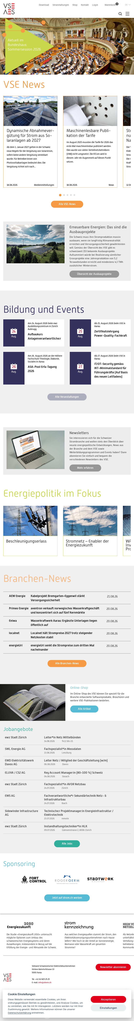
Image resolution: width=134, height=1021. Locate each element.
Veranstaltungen (60, 5)
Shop (74, 5)
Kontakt (85, 5)
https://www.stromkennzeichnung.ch (90, 935)
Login (95, 5)
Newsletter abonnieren (113, 967)
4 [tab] (70, 71)
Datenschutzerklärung (19, 1012)
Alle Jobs (67, 843)
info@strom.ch (44, 982)
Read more (30, 141)
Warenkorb (111, 4)
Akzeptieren (108, 999)
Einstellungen (108, 1007)
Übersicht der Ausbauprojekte (94, 273)
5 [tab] (73, 71)
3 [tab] (67, 71)
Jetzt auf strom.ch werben (67, 897)
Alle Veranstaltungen (67, 396)
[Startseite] (9, 13)
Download (44, 5)
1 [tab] (60, 71)
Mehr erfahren (85, 467)
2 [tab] (63, 71)
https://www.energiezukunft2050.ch (32, 935)
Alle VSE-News (67, 204)
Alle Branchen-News (67, 663)
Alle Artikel (84, 708)
